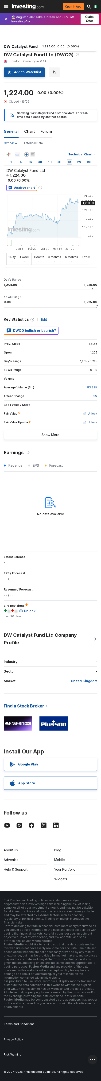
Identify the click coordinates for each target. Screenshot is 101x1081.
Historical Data (33, 143)
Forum (46, 131)
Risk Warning (12, 1054)
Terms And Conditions (19, 1024)
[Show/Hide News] (32, 154)
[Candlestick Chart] (8, 154)
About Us (11, 850)
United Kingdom (84, 681)
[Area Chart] (17, 154)
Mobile (59, 860)
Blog (57, 850)
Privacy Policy (13, 1039)
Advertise (11, 860)
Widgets (60, 879)
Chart (29, 131)
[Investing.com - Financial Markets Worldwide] (27, 6)
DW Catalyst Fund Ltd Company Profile (40, 638)
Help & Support (15, 869)
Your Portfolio (64, 869)
